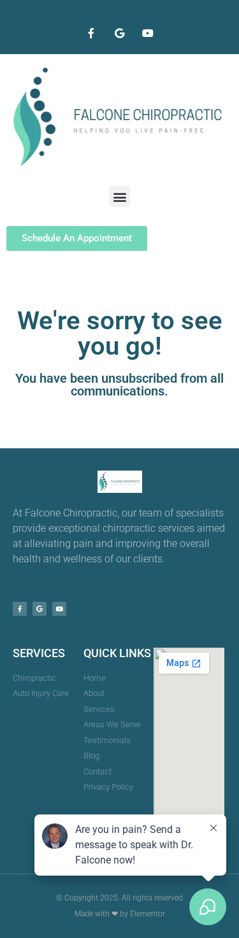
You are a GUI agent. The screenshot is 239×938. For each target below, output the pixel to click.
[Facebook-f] (90, 33)
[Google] (119, 33)
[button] (119, 196)
